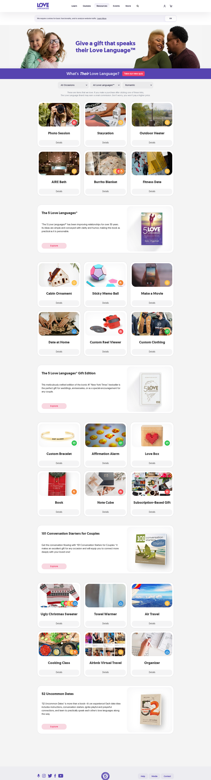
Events (116, 5)
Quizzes (87, 5)
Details (59, 143)
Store (128, 5)
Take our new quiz (133, 73)
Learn (74, 5)
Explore (54, 245)
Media (154, 776)
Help (143, 776)
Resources (102, 5)
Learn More (101, 18)
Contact (167, 776)
